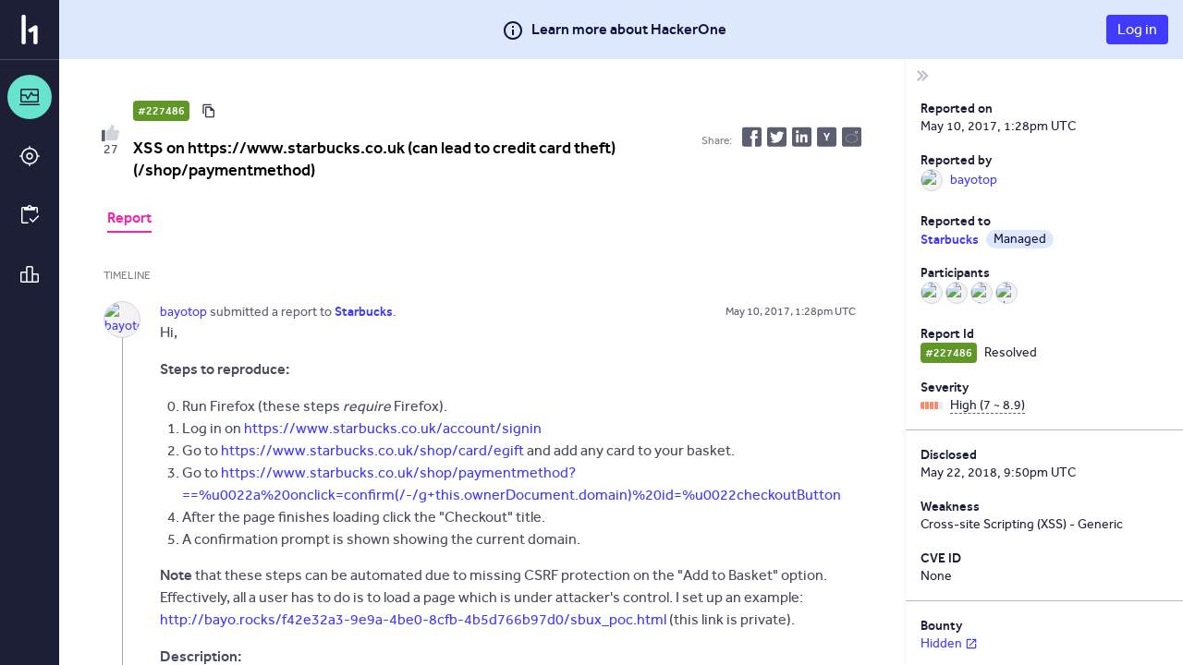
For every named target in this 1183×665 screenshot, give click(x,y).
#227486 (161, 110)
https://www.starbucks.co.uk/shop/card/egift (372, 450)
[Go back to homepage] (29, 29)
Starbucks (950, 239)
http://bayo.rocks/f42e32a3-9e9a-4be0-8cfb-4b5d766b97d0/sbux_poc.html (413, 619)
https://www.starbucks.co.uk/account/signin (393, 428)
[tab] (129, 220)
